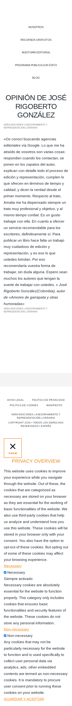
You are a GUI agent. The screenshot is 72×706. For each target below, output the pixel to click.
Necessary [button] (13, 566)
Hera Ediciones (36, 11)
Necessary (16, 572)
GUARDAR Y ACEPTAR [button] (24, 699)
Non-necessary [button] (16, 629)
